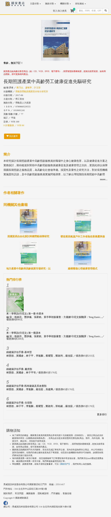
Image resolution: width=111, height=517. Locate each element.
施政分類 (49, 3)
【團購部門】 (65, 464)
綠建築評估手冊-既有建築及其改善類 (26, 386)
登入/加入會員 (59, 11)
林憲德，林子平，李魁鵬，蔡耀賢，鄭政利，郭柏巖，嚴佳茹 (39, 406)
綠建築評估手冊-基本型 (19, 352)
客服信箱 (67, 493)
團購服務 (30, 493)
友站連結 (79, 3)
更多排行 (102, 414)
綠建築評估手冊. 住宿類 (19, 402)
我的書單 (13, 136)
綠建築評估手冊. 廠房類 (19, 369)
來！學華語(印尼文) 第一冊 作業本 (25, 313)
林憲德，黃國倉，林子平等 (21, 372)
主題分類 (34, 3)
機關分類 (64, 3)
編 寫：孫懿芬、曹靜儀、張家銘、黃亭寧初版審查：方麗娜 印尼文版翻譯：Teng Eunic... (54, 317)
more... (104, 179)
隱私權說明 (43, 493)
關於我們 (7, 493)
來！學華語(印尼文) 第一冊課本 (23, 333)
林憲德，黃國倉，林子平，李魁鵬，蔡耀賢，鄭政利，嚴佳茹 (39, 355)
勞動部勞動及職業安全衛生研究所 (31, 91)
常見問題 (19, 493)
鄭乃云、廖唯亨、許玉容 (28, 87)
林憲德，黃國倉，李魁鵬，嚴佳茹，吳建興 (29, 389)
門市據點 (55, 493)
